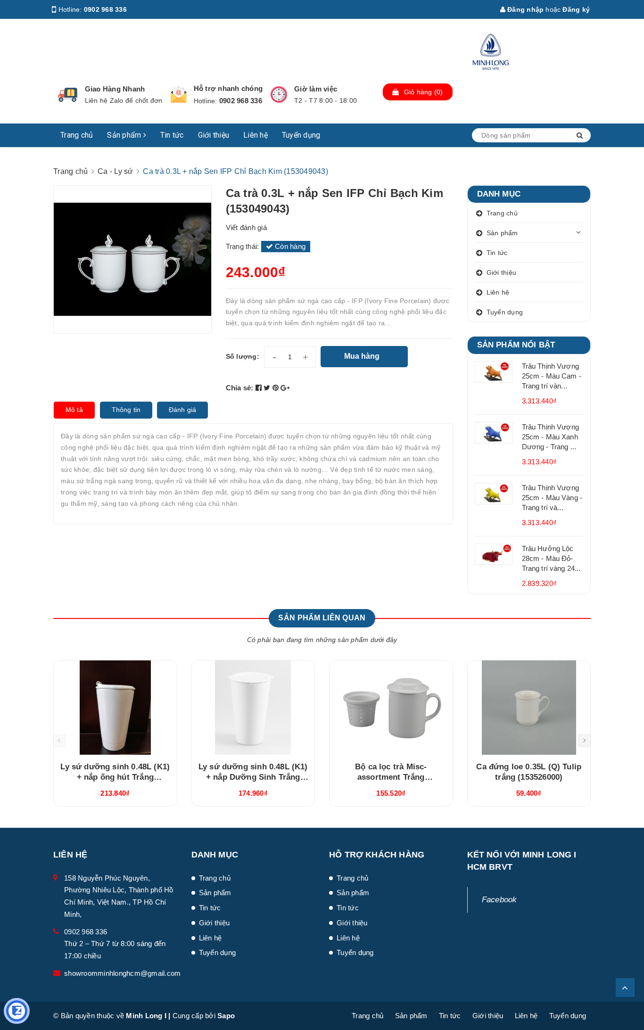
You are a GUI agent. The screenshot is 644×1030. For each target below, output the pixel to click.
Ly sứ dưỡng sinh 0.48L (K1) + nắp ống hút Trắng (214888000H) (115, 777)
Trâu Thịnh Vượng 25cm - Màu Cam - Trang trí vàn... (551, 376)
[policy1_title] (68, 95)
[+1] (285, 388)
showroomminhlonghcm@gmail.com (122, 973)
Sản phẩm (125, 135)
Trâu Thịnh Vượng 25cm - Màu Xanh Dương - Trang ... (550, 437)
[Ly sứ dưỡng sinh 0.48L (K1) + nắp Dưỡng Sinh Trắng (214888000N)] (253, 707)
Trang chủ (76, 135)
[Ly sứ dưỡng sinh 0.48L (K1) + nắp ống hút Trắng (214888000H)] (115, 707)
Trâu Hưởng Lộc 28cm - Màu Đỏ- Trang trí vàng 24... (551, 558)
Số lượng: (242, 356)
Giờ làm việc (315, 89)
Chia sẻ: (240, 388)
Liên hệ (255, 135)
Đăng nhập (524, 9)
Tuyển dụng (301, 135)
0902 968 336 (105, 9)
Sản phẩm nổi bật (516, 344)
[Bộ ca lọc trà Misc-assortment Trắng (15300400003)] (391, 707)
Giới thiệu (214, 135)
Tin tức (172, 135)
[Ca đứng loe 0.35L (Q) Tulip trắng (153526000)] (529, 707)
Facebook (499, 899)
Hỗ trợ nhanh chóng (228, 88)
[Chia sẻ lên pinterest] (276, 388)
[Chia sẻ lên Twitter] (268, 388)
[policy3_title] (279, 94)
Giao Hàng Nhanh (115, 89)
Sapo (226, 1016)
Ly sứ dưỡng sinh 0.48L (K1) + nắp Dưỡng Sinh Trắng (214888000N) (253, 777)
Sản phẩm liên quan (321, 618)
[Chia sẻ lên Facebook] (260, 388)
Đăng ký (576, 9)
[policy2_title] (179, 95)
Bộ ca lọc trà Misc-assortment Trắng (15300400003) (391, 777)
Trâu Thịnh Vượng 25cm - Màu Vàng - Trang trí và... (552, 497)
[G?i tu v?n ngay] (17, 1011)
